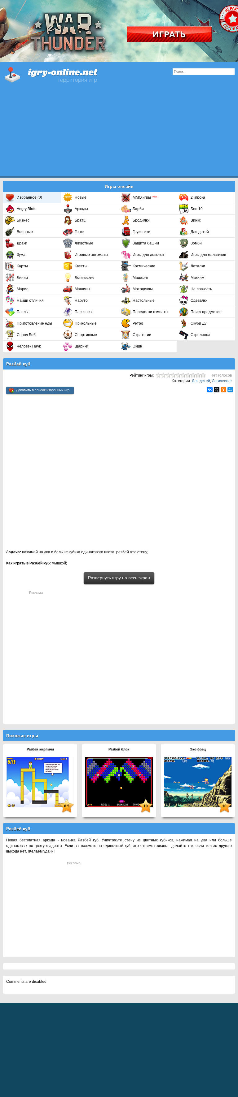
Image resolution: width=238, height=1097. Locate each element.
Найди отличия (30, 300)
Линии (22, 277)
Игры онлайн (59, 74)
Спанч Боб (26, 335)
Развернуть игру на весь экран (119, 577)
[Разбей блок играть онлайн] (118, 782)
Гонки (80, 232)
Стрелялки (200, 335)
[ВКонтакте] (210, 389)
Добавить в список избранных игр (42, 390)
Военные (25, 232)
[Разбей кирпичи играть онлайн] (40, 782)
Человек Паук (29, 346)
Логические (85, 277)
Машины (82, 289)
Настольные (144, 300)
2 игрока (198, 197)
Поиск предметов (206, 312)
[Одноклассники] (223, 389)
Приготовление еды (34, 323)
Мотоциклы (143, 289)
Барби (138, 209)
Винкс (196, 220)
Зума (21, 255)
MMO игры (145, 197)
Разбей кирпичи (40, 749)
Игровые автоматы (91, 255)
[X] (216, 389)
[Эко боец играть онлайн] (197, 782)
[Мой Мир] (230, 389)
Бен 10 (197, 209)
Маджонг (140, 277)
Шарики (81, 346)
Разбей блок (119, 749)
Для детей (200, 232)
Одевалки (199, 300)
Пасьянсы (83, 312)
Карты (22, 266)
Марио (23, 289)
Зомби (196, 243)
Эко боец (198, 749)
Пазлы (23, 312)
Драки (22, 243)
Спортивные (86, 335)
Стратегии (142, 335)
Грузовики (141, 232)
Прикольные (86, 323)
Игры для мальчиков (208, 255)
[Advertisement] (119, 133)
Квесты (81, 266)
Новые (80, 197)
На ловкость (201, 289)
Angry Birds (26, 209)
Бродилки (141, 220)
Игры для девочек (148, 255)
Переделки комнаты (150, 312)
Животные (84, 243)
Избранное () (29, 197)
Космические (144, 266)
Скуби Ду (198, 323)
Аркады (81, 209)
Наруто (81, 300)
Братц (80, 220)
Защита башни (146, 243)
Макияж (197, 277)
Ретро (138, 323)
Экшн (137, 346)
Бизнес (23, 220)
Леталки (198, 266)
